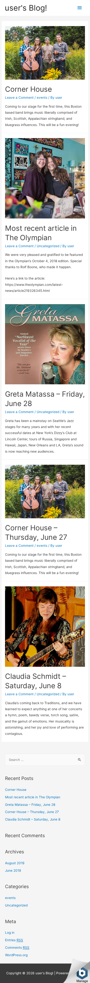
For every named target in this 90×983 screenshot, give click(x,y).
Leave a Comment (19, 97)
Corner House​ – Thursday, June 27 (32, 812)
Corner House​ (28, 89)
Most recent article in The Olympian (32, 797)
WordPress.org (16, 955)
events (42, 97)
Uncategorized (48, 246)
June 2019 (13, 870)
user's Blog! (26, 8)
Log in (9, 932)
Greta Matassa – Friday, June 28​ (30, 805)
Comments (17, 947)
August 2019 (14, 863)
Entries (14, 940)
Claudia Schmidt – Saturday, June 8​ (32, 819)
